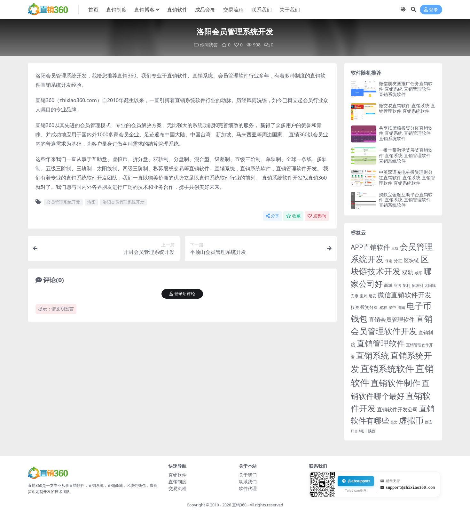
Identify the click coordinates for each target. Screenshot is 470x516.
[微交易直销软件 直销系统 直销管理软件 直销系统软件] (363, 111)
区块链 (411, 260)
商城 (388, 285)
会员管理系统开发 (63, 202)
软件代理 (248, 488)
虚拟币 (411, 420)
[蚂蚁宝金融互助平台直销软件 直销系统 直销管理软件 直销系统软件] (363, 200)
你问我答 (209, 45)
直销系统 (372, 355)
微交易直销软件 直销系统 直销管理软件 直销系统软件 (407, 108)
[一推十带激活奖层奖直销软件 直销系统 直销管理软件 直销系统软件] (363, 156)
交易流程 (233, 9)
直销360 (239, 505)
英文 (393, 422)
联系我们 (261, 9)
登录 (433, 9)
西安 (429, 422)
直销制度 (116, 9)
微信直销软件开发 (404, 294)
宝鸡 (363, 296)
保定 (388, 261)
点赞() (319, 216)
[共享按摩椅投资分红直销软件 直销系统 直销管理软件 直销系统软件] (363, 133)
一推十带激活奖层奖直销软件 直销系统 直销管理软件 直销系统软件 (406, 155)
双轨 (407, 272)
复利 (406, 285)
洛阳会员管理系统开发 (123, 202)
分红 (398, 260)
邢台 (354, 431)
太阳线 (430, 285)
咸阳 (418, 273)
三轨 (394, 248)
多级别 (417, 285)
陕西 (372, 431)
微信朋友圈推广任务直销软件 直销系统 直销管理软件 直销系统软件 (406, 88)
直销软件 (177, 9)
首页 (93, 9)
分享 (275, 216)
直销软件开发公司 (397, 409)
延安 (372, 296)
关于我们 (289, 9)
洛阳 (91, 202)
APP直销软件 (370, 247)
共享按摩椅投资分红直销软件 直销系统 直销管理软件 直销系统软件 (406, 133)
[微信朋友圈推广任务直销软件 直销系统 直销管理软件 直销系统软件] (363, 89)
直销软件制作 (395, 383)
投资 (355, 307)
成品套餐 (205, 9)
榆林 (383, 307)
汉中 (392, 307)
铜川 (363, 431)
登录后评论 (184, 293)
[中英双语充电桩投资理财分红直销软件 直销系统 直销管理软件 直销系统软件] (363, 178)
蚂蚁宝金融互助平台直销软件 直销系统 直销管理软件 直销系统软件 (406, 199)
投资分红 (369, 307)
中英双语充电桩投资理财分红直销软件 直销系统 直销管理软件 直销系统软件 (407, 177)
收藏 (296, 216)
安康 (354, 295)
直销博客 (144, 9)
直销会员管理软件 (392, 319)
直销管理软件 (381, 343)
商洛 (397, 285)
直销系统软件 (387, 368)
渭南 (401, 307)
